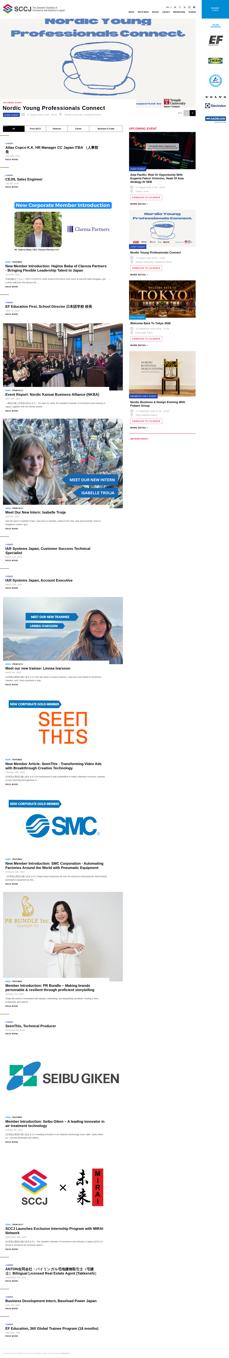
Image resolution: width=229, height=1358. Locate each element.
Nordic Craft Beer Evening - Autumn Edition (63, 108)
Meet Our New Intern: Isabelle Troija (35, 512)
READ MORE (11, 159)
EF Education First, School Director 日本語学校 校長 (48, 306)
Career (78, 129)
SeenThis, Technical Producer (30, 1026)
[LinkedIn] (184, 7)
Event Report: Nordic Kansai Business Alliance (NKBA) (52, 394)
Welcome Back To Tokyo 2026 (150, 323)
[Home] (34, 9)
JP (171, 7)
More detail (138, 204)
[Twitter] (175, 7)
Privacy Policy (65, 1353)
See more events (138, 439)
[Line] (194, 7)
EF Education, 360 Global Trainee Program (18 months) (51, 1328)
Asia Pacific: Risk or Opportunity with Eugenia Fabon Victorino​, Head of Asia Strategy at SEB (157, 178)
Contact (192, 12)
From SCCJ (35, 129)
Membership (179, 12)
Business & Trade (106, 129)
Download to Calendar (146, 197)
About (131, 12)
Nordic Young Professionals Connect (155, 252)
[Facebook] (180, 7)
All (13, 129)
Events (155, 12)
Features (57, 129)
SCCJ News (143, 12)
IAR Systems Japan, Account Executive (39, 580)
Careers (166, 12)
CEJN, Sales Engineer (24, 179)
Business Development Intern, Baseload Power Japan (51, 1301)
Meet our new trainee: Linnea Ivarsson (37, 668)
